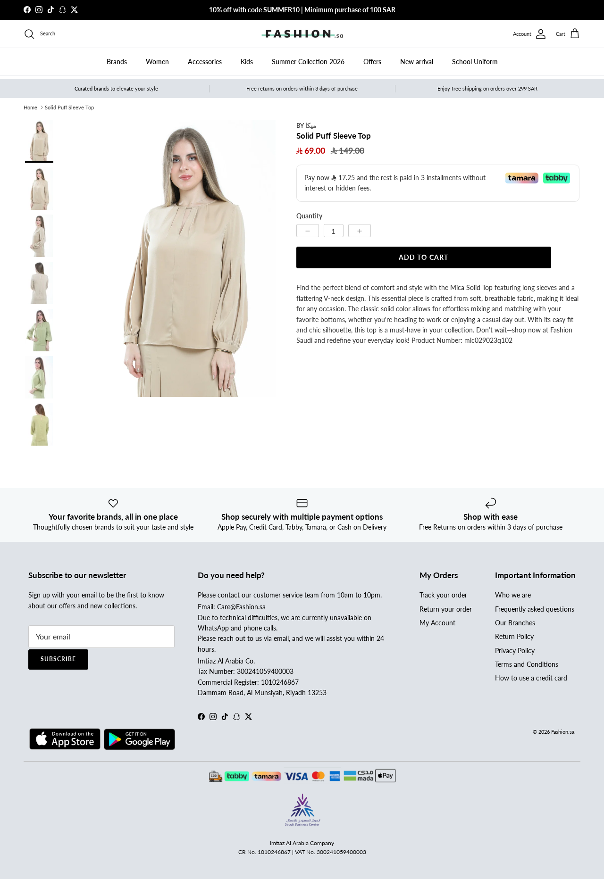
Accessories (205, 62)
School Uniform (475, 62)
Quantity (309, 216)
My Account (437, 623)
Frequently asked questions (534, 609)
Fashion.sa (562, 732)
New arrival (416, 62)
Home (30, 107)
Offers (372, 62)
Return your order (445, 609)
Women (157, 62)
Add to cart (423, 257)
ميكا (311, 125)
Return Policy (514, 636)
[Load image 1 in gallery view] (183, 258)
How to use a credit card (531, 678)
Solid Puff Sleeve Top (69, 107)
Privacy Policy (515, 651)
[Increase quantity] (359, 230)
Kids (247, 62)
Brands (117, 62)
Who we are (513, 595)
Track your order (443, 595)
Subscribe (58, 659)
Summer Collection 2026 (308, 62)
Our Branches (515, 623)
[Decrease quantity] (307, 230)
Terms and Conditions (526, 664)
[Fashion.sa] (302, 34)
